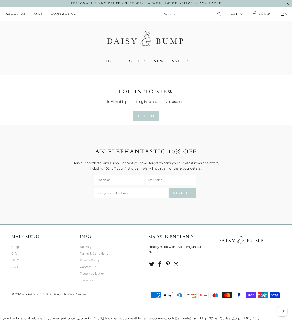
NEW (158, 61)
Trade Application (92, 274)
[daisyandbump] (146, 40)
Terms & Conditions (94, 254)
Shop (110, 61)
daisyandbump (33, 294)
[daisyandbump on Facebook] (159, 264)
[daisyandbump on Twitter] (151, 264)
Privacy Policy (89, 260)
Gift (134, 61)
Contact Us (63, 14)
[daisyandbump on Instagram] (176, 264)
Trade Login (88, 280)
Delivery (85, 247)
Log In (146, 116)
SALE (178, 61)
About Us (16, 14)
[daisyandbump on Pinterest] (167, 264)
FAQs (38, 14)
